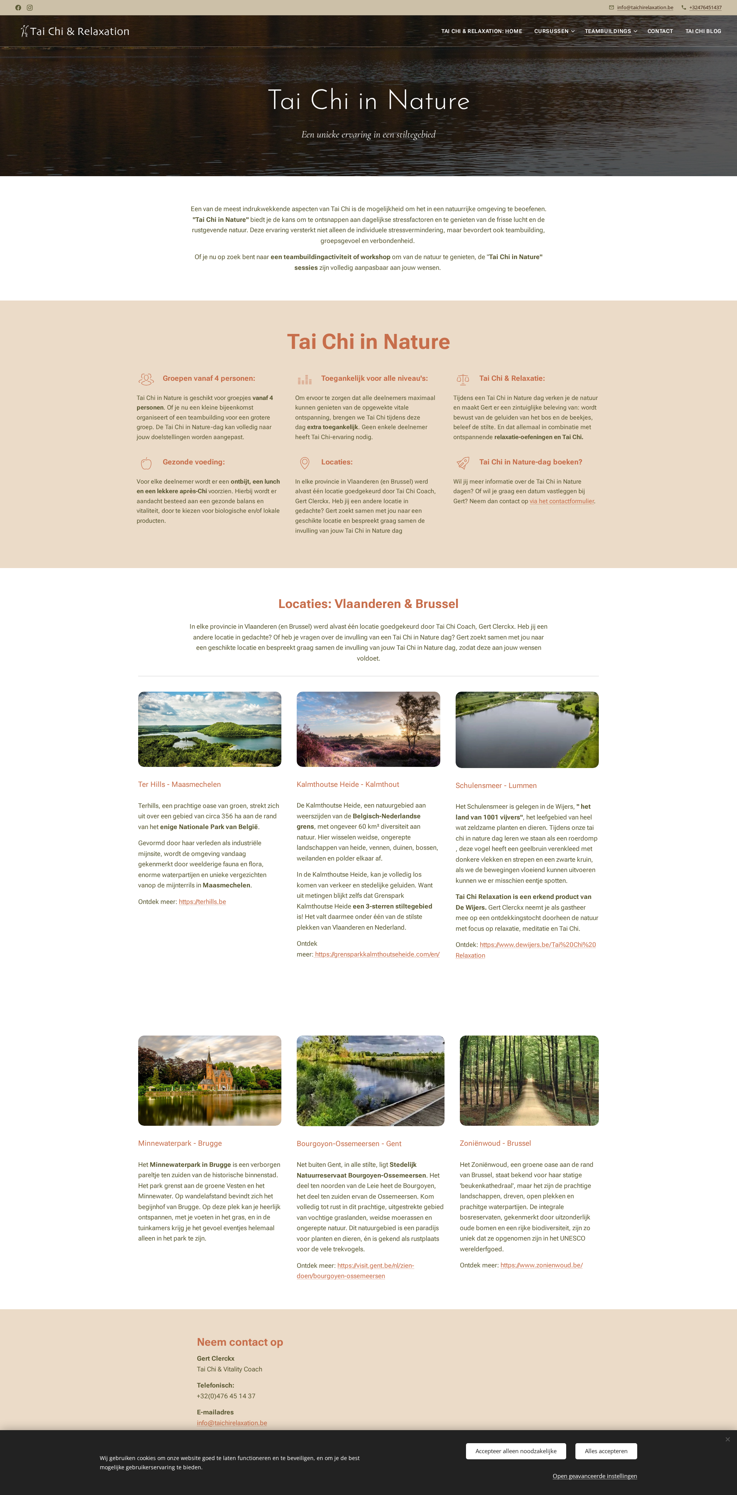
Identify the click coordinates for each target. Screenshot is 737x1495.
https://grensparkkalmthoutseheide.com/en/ (377, 954)
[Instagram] (30, 7)
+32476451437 (705, 7)
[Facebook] (18, 7)
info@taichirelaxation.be (645, 7)
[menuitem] (484, 31)
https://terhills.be (202, 901)
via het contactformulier (562, 501)
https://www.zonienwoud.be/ (542, 1265)
